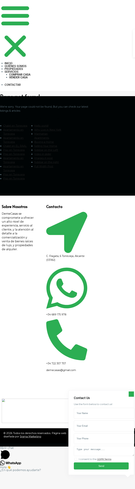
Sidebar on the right (46, 162)
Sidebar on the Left (46, 150)
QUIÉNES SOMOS (16, 66)
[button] (15, 31)
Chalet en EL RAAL (15, 146)
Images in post (43, 158)
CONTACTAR (13, 84)
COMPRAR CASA (19, 74)
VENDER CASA (18, 77)
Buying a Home (44, 142)
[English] (52, 2)
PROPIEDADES (14, 69)
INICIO (8, 63)
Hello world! (41, 125)
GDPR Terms (104, 459)
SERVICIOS (11, 71)
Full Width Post (43, 166)
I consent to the (95, 459)
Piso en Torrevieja (14, 150)
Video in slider (42, 154)
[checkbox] (76, 459)
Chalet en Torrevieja (15, 125)
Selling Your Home (45, 146)
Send (101, 466)
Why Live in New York (47, 129)
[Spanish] (56, 2)
